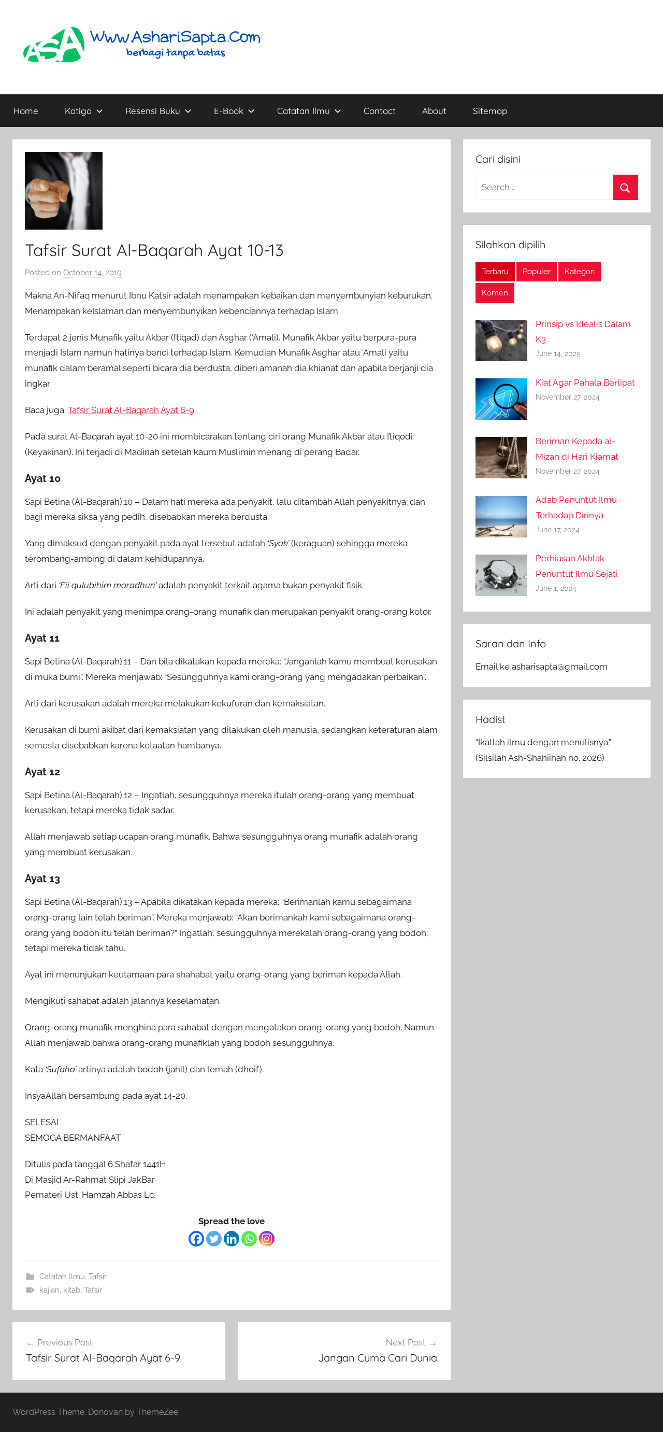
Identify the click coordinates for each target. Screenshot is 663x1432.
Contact (380, 110)
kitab (71, 1290)
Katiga (78, 110)
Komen (495, 292)
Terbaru (495, 271)
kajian (49, 1290)
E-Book (228, 110)
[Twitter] (214, 1238)
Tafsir (98, 1276)
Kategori (580, 271)
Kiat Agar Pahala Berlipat (585, 382)
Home (25, 110)
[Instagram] (267, 1238)
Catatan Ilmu (303, 110)
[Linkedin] (231, 1238)
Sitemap (490, 110)
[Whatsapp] (249, 1238)
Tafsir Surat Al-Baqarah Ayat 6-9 (131, 410)
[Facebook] (196, 1238)
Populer (537, 271)
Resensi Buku (152, 110)
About (434, 110)
